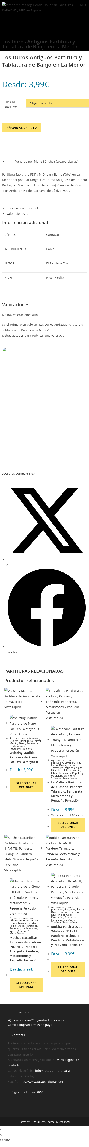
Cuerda (14, 741)
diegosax (69, 909)
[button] (44, 20)
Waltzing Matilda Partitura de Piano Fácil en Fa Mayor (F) (24, 757)
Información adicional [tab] (22, 208)
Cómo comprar (18, 1025)
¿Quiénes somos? (20, 1020)
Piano (22, 743)
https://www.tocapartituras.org (40, 1082)
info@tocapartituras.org (52, 1071)
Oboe (54, 773)
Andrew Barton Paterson (24, 738)
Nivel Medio (73, 770)
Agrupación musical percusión (63, 761)
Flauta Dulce (58, 765)
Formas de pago (40, 1025)
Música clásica (73, 768)
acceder (18, 335)
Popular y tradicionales (24, 745)
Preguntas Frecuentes (48, 1020)
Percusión (65, 773)
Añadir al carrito (22, 128)
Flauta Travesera (63, 766)
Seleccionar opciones (26, 785)
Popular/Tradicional (21, 748)
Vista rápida (13, 707)
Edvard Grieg (72, 762)
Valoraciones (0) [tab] (17, 213)
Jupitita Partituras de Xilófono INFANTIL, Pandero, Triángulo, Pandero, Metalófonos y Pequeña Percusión (67, 935)
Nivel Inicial (26, 741)
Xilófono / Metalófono (64, 778)
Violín (71, 775)
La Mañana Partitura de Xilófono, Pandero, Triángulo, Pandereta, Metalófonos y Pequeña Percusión (67, 791)
